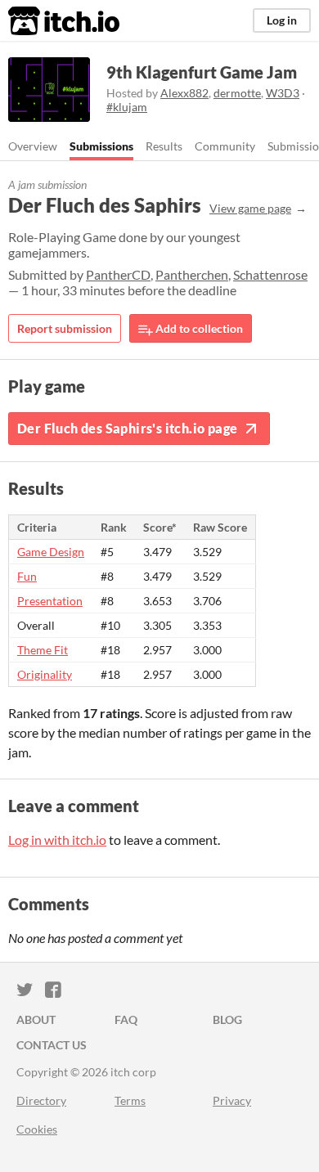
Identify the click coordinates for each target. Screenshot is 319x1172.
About (36, 1019)
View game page (250, 208)
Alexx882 (184, 93)
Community (225, 146)
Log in (282, 20)
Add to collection (198, 328)
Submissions (101, 146)
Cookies (36, 1129)
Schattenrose (270, 274)
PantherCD (118, 274)
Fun (27, 576)
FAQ (126, 1019)
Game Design (50, 552)
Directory (41, 1100)
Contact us (51, 1045)
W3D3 (282, 93)
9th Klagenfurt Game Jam (201, 72)
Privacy (232, 1100)
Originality (44, 674)
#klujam (126, 107)
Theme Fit (42, 650)
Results (164, 146)
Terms (130, 1100)
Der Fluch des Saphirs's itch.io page (127, 428)
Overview (32, 146)
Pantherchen (191, 274)
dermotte (237, 93)
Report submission (64, 328)
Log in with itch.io (57, 839)
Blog (227, 1019)
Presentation (50, 601)
